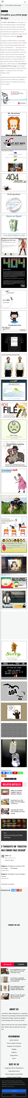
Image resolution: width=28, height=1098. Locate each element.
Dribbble (14, 1049)
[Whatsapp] (20, 773)
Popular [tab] (8, 964)
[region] (14, 1088)
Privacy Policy (11, 1086)
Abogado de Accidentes (14, 1046)
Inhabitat (14, 1052)
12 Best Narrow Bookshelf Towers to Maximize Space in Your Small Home (18, 979)
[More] (3, 776)
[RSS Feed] (20, 890)
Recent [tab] (21, 964)
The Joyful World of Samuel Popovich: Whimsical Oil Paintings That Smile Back (17, 988)
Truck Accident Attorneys (14, 1043)
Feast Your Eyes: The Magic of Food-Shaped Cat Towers (17, 801)
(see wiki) (19, 36)
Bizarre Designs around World (14, 1074)
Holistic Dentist (14, 1040)
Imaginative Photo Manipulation (14, 1068)
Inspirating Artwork (14, 1071)
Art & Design (4, 11)
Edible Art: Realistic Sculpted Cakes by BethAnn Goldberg (16, 792)
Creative (7, 778)
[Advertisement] (14, 625)
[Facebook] (3, 773)
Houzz (14, 1058)
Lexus (6, 855)
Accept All (14, 1091)
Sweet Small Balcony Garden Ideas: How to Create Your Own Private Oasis (17, 971)
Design (11, 778)
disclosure (17, 1027)
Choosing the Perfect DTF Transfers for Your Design (18, 811)
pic (15, 778)
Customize (14, 1095)
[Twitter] (9, 773)
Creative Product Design (14, 1077)
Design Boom (14, 1055)
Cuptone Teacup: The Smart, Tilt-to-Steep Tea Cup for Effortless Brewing (17, 996)
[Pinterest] (15, 773)
